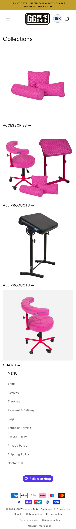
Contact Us (15, 463)
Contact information (40, 526)
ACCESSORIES (15, 125)
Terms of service (28, 520)
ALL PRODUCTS (16, 205)
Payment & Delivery (21, 410)
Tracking (14, 401)
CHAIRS (9, 365)
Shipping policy (51, 520)
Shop (11, 383)
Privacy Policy (17, 445)
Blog (11, 419)
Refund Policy (17, 436)
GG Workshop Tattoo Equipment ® (36, 509)
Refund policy (34, 514)
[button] (8, 18)
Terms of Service (19, 427)
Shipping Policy (18, 454)
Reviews (13, 392)
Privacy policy (54, 514)
